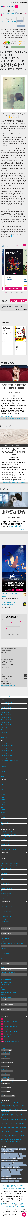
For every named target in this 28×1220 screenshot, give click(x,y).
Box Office (23, 1186)
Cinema (7, 1185)
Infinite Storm (4, 1073)
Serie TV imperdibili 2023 (7, 748)
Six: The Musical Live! (6, 911)
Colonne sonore (20, 1188)
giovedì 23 (4, 685)
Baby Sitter (20, 1158)
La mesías (8, 280)
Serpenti (3, 989)
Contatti (8, 1203)
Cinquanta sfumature (17, 1162)
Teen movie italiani (6, 1172)
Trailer (3, 675)
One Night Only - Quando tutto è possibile (13, 1034)
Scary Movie (9, 1149)
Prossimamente (6, 1188)
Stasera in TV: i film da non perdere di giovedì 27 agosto (14, 1109)
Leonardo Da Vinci (13, 1160)
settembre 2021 (11, 685)
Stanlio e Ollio (4, 1069)
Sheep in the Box (5, 844)
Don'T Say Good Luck (6, 919)
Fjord (2, 880)
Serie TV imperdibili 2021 (7, 753)
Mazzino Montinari (7, 661)
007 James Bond (14, 1165)
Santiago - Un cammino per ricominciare (10, 865)
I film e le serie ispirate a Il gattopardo (10, 1156)
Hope (2, 878)
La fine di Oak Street (8, 1039)
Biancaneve (23, 1156)
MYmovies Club (5, 1190)
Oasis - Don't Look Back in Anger (8, 992)
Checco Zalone (5, 1158)
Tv (19, 1186)
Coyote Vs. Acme (5, 938)
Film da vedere (4, 727)
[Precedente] (3, 340)
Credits (3, 1203)
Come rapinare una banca (7, 955)
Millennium (20, 1169)
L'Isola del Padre (5, 921)
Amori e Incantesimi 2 (6, 979)
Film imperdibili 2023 (6, 709)
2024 (12, 702)
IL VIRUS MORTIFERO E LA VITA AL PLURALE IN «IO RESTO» (14, 450)
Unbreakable (16, 1167)
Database (13, 1185)
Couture (3, 846)
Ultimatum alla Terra (5, 1052)
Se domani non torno (6, 893)
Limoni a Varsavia (5, 841)
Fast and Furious (15, 1172)
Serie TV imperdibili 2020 (7, 755)
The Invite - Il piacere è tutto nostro (9, 860)
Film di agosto (4, 732)
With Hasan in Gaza (5, 1002)
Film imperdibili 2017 (6, 724)
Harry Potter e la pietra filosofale (8, 849)
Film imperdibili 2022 (6, 712)
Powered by (19, 309)
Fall (2, 1094)
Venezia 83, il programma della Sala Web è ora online (13, 1127)
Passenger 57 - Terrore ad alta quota (9, 1065)
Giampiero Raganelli (7, 664)
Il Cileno (3, 839)
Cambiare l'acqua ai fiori (6, 888)
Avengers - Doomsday (6, 868)
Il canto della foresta (5, 895)
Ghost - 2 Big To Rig (8, 1036)
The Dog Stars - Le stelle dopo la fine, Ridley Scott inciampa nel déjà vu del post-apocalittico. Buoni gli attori (13, 1131)
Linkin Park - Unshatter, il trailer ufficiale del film (12, 1139)
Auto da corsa (23, 1165)
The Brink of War (5, 914)
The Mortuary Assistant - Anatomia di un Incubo (12, 961)
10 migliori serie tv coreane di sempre (9, 760)
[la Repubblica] (19, 3)
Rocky (17, 1180)
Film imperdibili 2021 (6, 714)
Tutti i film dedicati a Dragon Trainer (10, 1153)
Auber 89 (3, 994)
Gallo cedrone (4, 1085)
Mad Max (19, 1178)
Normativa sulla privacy (17, 1203)
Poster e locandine (7, 676)
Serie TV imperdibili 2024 (7, 745)
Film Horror (3, 771)
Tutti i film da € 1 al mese (8, 245)
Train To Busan (4, 936)
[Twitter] (6, 21)
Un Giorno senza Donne (6, 916)
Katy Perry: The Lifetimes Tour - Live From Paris (12, 943)
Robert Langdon (5, 1169)
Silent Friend (4, 950)
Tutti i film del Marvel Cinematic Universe (11, 1174)
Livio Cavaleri (5, 666)
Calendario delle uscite (6, 855)
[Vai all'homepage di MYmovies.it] (9, 8)
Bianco (2, 898)
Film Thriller (4, 768)
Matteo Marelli (5, 663)
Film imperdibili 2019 (6, 719)
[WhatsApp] (12, 21)
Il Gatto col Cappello (5, 885)
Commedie (3, 766)
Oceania (6, 1019)
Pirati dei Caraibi (5, 1165)
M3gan (12, 1151)
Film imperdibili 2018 (6, 722)
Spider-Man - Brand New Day (10, 1026)
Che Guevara (5, 1180)
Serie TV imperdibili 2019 (7, 758)
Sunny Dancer (4, 941)
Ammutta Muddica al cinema (7, 1056)
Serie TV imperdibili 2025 (7, 743)
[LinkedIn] (9, 21)
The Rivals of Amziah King (7, 909)
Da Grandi (3, 1048)
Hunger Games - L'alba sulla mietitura (10, 863)
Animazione (4, 773)
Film (18, 1185)
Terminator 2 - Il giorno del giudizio (9, 931)
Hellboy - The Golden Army (7, 1061)
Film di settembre (5, 734)
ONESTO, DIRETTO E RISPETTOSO (14, 386)
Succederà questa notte (6, 890)
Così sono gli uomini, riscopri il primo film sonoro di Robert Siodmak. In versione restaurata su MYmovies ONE (13, 1116)
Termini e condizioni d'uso (8, 1205)
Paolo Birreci (5, 667)
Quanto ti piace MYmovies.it (7, 697)
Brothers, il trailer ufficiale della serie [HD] (10, 1141)
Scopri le (14, 418)
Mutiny (2, 987)
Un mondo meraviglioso (6, 982)
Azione (2, 776)
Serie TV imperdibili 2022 (7, 750)
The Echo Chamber (5, 984)
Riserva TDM (19, 1205)
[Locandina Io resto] (14, 109)
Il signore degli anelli (6, 1176)
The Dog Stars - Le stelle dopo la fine (9, 831)
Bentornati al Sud (5, 883)
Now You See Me (5, 1151)
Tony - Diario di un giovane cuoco (9, 834)
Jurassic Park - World (7, 1162)
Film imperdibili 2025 (6, 704)
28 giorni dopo (22, 1149)
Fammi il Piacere (5, 953)
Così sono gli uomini (5, 904)
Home (2, 1185)
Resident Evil (4, 870)
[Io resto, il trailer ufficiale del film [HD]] (14, 506)
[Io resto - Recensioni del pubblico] (14, 380)
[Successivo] (24, 340)
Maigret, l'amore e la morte (7, 906)
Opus (20, 1153)
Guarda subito (13, 288)
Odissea (6, 1024)
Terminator (11, 1180)
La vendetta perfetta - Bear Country (9, 836)
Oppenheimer (13, 1158)
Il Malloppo (3, 948)
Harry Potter (13, 1169)
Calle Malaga (4, 873)
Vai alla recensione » (7, 416)
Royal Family (4, 1160)
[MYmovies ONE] (21, 245)
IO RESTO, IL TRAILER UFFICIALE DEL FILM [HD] (14, 511)
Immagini (4, 678)
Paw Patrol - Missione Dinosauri (8, 972)
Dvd (16, 1186)
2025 (9, 702)
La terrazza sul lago (5, 1077)
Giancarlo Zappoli (6, 650)
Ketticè (2, 958)
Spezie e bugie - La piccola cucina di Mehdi (11, 977)
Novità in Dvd (4, 737)
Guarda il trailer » (17, 525)
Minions (3, 1149)
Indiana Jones (8, 1167)
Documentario (10, 13)
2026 (5, 702)
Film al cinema (4, 729)
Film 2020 (3, 13)
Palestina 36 (4, 875)
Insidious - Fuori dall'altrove (10, 1031)
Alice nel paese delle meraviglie (9, 1178)
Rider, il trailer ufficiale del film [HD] (9, 1111)
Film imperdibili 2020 (6, 717)
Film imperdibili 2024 (6, 707)
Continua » (24, 530)
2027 (2, 702)
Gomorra (16, 1149)
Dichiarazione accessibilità (8, 1206)
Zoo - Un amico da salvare (7, 1081)
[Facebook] (3, 21)
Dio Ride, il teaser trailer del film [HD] (9, 1102)
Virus (3, 1167)
